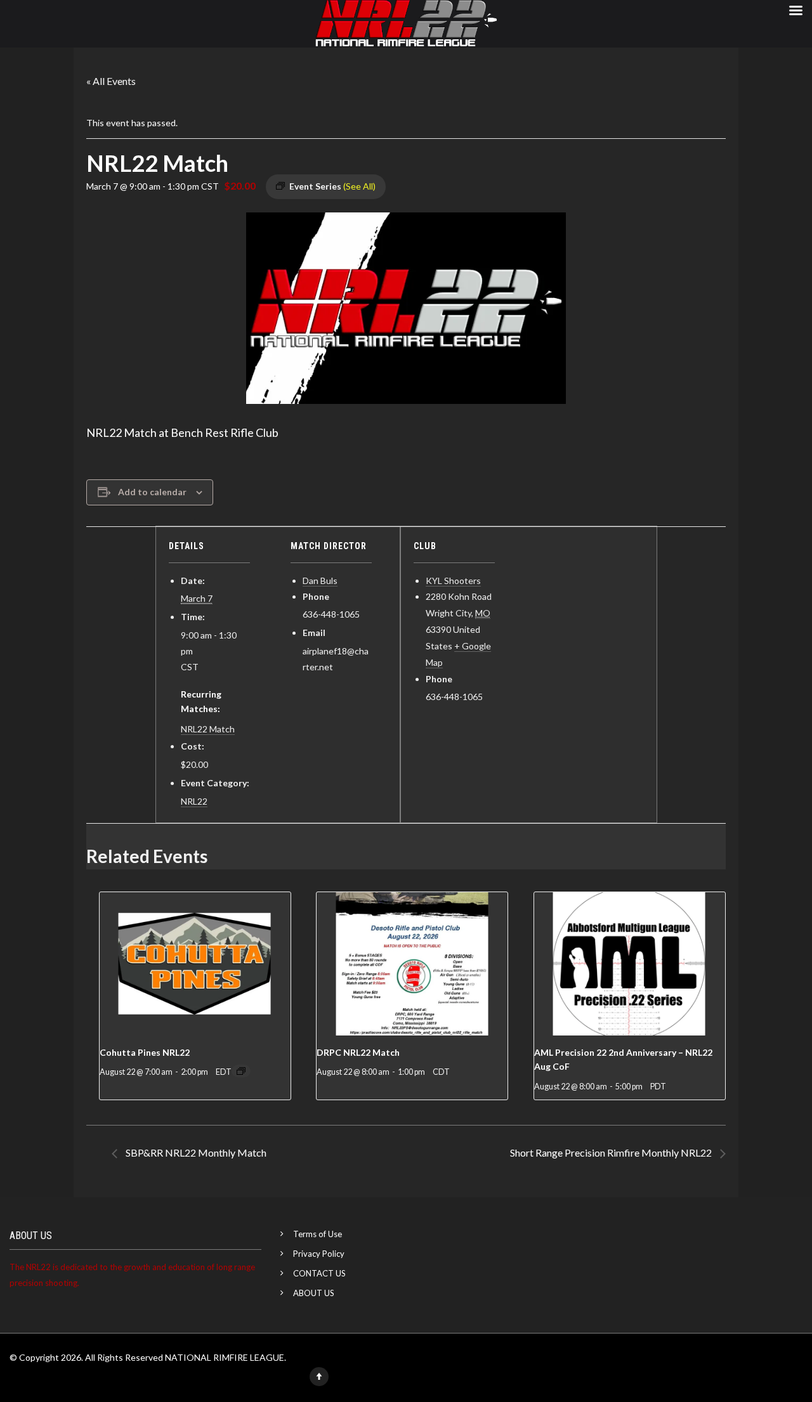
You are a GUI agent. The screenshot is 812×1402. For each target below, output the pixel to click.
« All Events (111, 81)
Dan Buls (320, 580)
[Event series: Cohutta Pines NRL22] (241, 1071)
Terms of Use (317, 1234)
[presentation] (195, 963)
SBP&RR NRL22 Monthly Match (195, 1152)
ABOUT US (313, 1293)
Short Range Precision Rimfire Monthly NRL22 (612, 1152)
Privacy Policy (318, 1254)
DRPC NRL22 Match (358, 1052)
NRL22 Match (208, 729)
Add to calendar (152, 491)
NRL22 (194, 801)
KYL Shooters (453, 580)
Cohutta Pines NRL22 (145, 1052)
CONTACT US (319, 1273)
